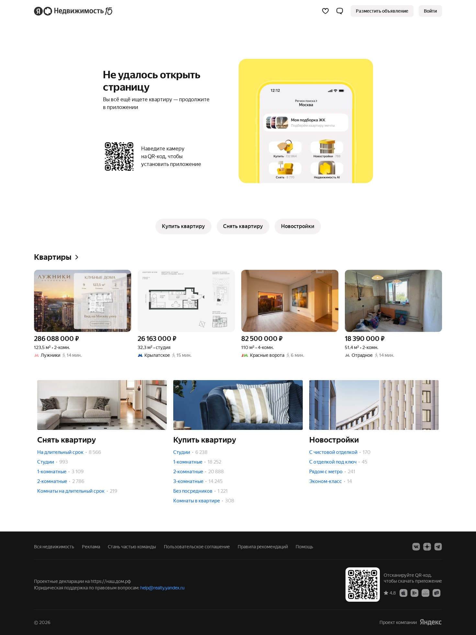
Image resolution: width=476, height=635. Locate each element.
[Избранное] (325, 11)
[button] (340, 11)
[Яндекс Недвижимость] (73, 11)
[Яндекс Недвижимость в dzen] (427, 547)
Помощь (304, 546)
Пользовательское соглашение (197, 546)
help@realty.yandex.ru (162, 587)
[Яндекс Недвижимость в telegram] (438, 547)
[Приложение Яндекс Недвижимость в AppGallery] (425, 592)
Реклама (91, 546)
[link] (430, 11)
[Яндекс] (430, 622)
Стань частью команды (132, 546)
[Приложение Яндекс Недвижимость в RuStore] (436, 592)
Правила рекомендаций (263, 546)
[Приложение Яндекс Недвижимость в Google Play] (414, 592)
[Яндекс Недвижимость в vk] (416, 547)
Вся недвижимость (54, 546)
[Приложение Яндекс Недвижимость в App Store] (403, 592)
